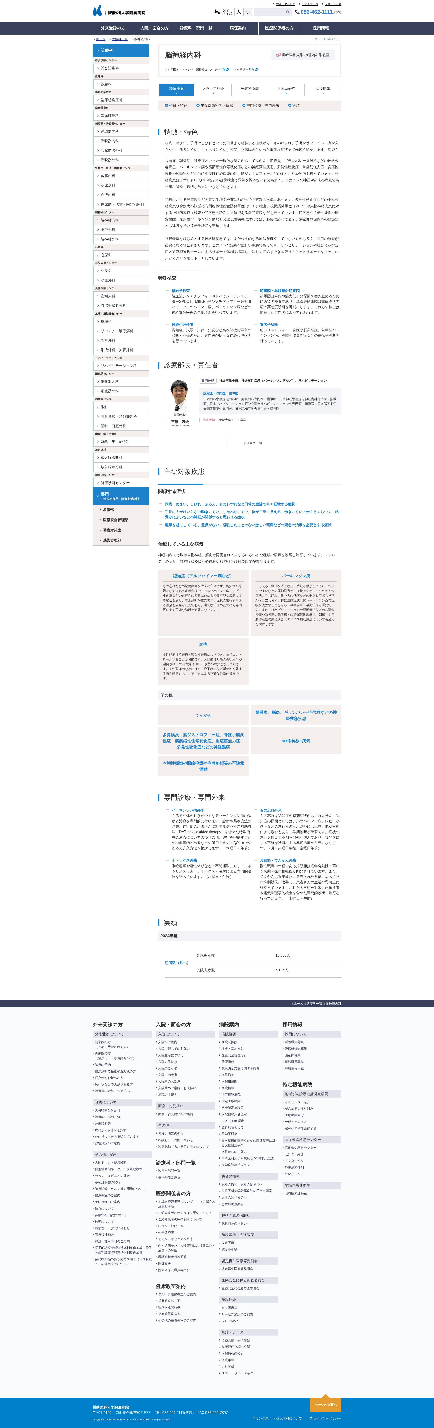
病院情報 (228, 1088)
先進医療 (228, 1243)
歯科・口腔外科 (113, 426)
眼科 (104, 407)
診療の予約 (103, 1064)
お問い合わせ (333, 4)
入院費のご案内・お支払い (177, 1088)
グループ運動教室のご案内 (177, 1294)
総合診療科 (110, 68)
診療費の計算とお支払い (112, 1091)
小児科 (106, 271)
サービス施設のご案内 (237, 1314)
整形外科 (108, 340)
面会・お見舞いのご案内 (175, 1114)
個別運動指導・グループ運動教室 (118, 1169)
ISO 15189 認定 (233, 1121)
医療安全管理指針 (234, 1055)
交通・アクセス (285, 4)
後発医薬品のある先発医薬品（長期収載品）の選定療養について (123, 1261)
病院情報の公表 (233, 1353)
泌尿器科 (108, 185)
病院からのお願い (234, 1152)
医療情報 (323, 89)
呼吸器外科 (110, 160)
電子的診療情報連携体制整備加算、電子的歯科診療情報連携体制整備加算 (123, 1250)
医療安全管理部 (115, 520)
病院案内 (238, 28)
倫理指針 (228, 1062)
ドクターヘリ (294, 1161)
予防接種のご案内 (107, 1202)
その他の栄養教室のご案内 (177, 1320)
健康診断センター (115, 483)
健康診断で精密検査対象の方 (115, 1071)
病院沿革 (228, 1075)
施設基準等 (229, 1249)
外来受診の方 (113, 28)
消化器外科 (110, 391)
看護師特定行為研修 (172, 1257)
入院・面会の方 (154, 28)
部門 (120, 496)
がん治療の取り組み (299, 1108)
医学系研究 (286, 89)
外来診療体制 (294, 1167)
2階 (223, 69)
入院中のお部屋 (169, 1081)
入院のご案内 (167, 1042)
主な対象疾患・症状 (217, 105)
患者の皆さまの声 (234, 1197)
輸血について (104, 1208)
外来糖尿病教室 (169, 1314)
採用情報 (321, 28)
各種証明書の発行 (107, 1182)
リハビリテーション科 (119, 366)
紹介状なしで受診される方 (114, 1084)
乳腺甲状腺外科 (113, 305)
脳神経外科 (110, 239)
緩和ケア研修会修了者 (300, 1128)
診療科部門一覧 (169, 1171)
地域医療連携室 (296, 1193)
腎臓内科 (108, 176)
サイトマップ (310, 4)
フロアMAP (230, 1321)
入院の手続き (167, 1062)
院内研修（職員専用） (174, 1270)
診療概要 (176, 89)
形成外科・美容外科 (117, 350)
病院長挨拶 (229, 1042)
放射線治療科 (112, 467)
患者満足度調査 (233, 1204)
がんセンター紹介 (297, 1102)
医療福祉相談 (104, 1234)
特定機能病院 (231, 1094)
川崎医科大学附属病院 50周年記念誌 (248, 1158)
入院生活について (171, 1055)
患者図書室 (229, 1308)
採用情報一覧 (294, 1068)
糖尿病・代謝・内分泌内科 (122, 204)
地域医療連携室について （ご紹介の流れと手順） (186, 1204)
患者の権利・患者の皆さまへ (242, 1184)
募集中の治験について (111, 1215)
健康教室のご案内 (107, 1195)
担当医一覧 (254, 443)
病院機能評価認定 (234, 1114)
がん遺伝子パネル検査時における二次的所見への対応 (186, 1248)
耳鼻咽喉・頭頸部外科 (119, 416)
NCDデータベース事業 (238, 1373)
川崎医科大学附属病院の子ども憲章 (247, 1191)
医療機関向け (294, 1115)
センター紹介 (294, 1154)
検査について (104, 1221)
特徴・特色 (178, 105)
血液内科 (108, 195)
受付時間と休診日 (107, 1110)
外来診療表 (250, 89)
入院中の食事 (167, 1075)
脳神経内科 (110, 220)
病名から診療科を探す (111, 1130)
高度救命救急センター (300, 1147)
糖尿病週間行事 (169, 1307)
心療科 (106, 255)
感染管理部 (112, 540)
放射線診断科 (112, 457)
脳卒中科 (108, 230)
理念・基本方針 (233, 1048)
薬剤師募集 (293, 1055)
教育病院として (233, 1127)
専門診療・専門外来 (263, 105)
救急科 (106, 84)
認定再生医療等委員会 (237, 1269)
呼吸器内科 (110, 141)
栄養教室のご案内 (171, 1301)
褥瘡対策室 (112, 530)
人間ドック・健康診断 (111, 1162)
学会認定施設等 (233, 1107)
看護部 (108, 510)
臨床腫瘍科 (110, 116)
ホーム (100, 39)
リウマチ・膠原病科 (117, 331)
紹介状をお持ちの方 (109, 1078)
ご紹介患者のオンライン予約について (185, 1213)
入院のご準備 (167, 1068)
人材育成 (228, 1366)
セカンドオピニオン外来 (112, 1175)
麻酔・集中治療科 (115, 442)
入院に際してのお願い (174, 1048)
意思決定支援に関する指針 (240, 1068)
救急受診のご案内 (107, 1143)
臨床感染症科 (112, 100)
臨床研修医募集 (296, 1048)
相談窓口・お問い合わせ (112, 1228)
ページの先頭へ (326, 1405)
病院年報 (228, 1360)
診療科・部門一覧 (196, 28)
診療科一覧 (120, 39)
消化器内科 (110, 381)
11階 (252, 69)
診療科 (107, 50)
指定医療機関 (231, 1101)
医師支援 (164, 1263)
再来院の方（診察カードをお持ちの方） (115, 1056)
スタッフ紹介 (213, 89)
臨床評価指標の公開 (236, 1347)
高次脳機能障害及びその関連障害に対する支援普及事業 (250, 1143)
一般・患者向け (296, 1121)
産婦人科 (108, 296)
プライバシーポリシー (325, 1418)
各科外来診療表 (169, 1177)
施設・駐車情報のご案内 (112, 1241)
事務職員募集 (294, 1062)
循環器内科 (110, 131)
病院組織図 (229, 1081)
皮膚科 (106, 321)
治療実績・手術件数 (236, 1340)
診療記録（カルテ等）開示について (120, 1189)
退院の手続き (167, 1094)
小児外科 (108, 280)
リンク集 (262, 1418)
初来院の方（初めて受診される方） (112, 1044)
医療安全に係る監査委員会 (240, 1288)
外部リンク (293, 1174)
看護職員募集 (294, 1042)
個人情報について (289, 1418)
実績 (296, 105)
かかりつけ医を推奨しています (117, 1136)
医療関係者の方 (279, 28)
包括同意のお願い (234, 1223)
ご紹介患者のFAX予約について (180, 1219)
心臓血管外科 (112, 150)
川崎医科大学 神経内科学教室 (306, 55)
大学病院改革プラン (236, 1165)
